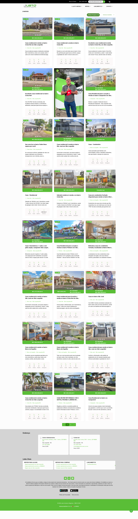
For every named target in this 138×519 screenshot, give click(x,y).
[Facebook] (65, 478)
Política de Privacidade (64, 494)
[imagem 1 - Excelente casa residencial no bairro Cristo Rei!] (37, 77)
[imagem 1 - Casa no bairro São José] (101, 280)
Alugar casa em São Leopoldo (32, 468)
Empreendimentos (91, 464)
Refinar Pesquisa (92, 14)
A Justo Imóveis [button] (76, 6)
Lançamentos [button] (98, 6)
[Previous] (24, 26)
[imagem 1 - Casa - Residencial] (37, 179)
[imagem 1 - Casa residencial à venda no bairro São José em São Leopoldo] (69, 128)
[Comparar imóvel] (51, 21)
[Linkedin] (72, 478)
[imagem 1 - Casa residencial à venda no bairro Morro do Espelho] (37, 331)
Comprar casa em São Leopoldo (64, 468)
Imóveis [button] (87, 6)
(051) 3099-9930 (83, 1)
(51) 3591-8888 (46, 444)
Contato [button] (109, 6)
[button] (109, 1)
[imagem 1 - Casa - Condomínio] (101, 128)
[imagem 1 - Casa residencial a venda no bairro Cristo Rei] (69, 27)
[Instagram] (69, 478)
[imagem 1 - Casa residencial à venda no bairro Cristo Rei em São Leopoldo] (37, 27)
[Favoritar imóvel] (51, 19)
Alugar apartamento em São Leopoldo (34, 464)
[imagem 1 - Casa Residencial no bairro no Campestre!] (101, 381)
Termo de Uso (75, 494)
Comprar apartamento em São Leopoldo (66, 464)
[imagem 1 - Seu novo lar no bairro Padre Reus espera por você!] (37, 128)
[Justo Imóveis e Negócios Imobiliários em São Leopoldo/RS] (29, 6)
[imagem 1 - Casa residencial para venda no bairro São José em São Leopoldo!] (101, 331)
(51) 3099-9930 (77, 444)
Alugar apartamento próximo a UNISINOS (35, 466)
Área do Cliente (72, 1)
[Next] (50, 26)
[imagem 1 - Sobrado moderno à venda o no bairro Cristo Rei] (69, 179)
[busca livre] (104, 1)
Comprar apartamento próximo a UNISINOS (66, 466)
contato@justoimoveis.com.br (81, 446)
